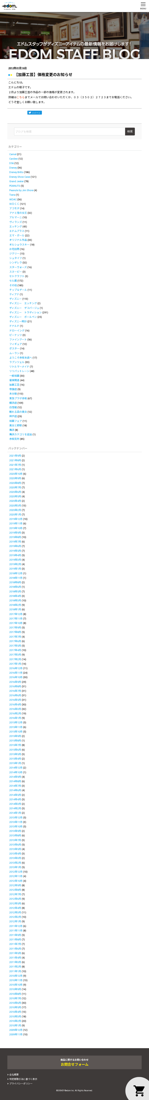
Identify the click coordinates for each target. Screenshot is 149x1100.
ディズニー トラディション (25, 312)
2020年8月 (15, 483)
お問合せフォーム (74, 1064)
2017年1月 (15, 663)
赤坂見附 (14, 438)
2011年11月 (16, 930)
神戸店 (13, 416)
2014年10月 (16, 772)
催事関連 (14, 380)
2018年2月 (15, 604)
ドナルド (14, 325)
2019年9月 (15, 532)
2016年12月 (16, 668)
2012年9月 (15, 885)
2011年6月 (15, 948)
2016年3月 (15, 709)
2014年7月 (15, 785)
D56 (11, 163)
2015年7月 (15, 745)
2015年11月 (16, 727)
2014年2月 (15, 808)
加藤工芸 (14, 384)
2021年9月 (15, 455)
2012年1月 (15, 921)
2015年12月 (16, 722)
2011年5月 (15, 953)
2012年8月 (15, 889)
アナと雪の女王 (18, 212)
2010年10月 (16, 984)
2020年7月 (15, 487)
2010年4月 (15, 1011)
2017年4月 (15, 650)
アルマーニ (15, 217)
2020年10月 (16, 473)
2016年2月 (15, 713)
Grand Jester (16, 181)
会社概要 (14, 1074)
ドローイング (16, 330)
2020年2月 (15, 510)
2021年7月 (15, 464)
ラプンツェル (16, 362)
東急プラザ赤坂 (18, 398)
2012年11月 (16, 876)
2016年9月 (15, 681)
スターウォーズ (18, 267)
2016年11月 (16, 672)
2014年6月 (15, 790)
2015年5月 (15, 754)
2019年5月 (15, 550)
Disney (13, 167)
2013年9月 (15, 831)
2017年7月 (15, 636)
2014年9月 (15, 776)
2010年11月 (16, 980)
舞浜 (11, 430)
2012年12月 (16, 871)
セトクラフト (16, 276)
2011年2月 (15, 966)
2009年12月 (16, 1029)
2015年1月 (15, 763)
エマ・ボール (16, 235)
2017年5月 (15, 645)
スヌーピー (15, 271)
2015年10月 (16, 731)
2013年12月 (16, 817)
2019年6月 (15, 546)
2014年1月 (15, 812)
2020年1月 (15, 514)
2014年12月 (16, 767)
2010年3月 (15, 1016)
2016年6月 (15, 695)
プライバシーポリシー (21, 1083)
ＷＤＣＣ (14, 203)
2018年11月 (16, 577)
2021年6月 (15, 469)
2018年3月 (15, 600)
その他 (13, 285)
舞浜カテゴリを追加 (20, 434)
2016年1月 (15, 718)
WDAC (13, 199)
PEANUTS (14, 185)
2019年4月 (15, 555)
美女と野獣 (15, 425)
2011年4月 (15, 957)
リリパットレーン (19, 371)
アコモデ (14, 208)
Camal (12, 154)
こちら (20, 97)
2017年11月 (16, 618)
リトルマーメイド (19, 366)
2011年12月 (16, 926)
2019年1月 (15, 568)
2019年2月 (15, 564)
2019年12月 (16, 519)
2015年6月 (15, 749)
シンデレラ (15, 262)
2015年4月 (15, 758)
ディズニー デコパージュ (24, 308)
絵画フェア (15, 421)
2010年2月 (15, 1021)
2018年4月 (15, 596)
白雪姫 (13, 407)
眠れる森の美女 (18, 411)
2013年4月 (15, 853)
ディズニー (15, 298)
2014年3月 (15, 803)
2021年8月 (15, 460)
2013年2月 (15, 862)
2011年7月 (15, 944)
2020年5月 (15, 496)
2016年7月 (15, 690)
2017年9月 (15, 627)
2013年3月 (15, 858)
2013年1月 (15, 867)
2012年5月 (15, 903)
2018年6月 (15, 586)
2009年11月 (16, 1034)
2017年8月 (15, 632)
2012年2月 (15, 916)
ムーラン (14, 353)
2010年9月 (15, 989)
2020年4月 (15, 500)
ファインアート (18, 339)
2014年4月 (15, 799)
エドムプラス (16, 231)
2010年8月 (15, 993)
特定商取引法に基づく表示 (23, 1079)
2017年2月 (15, 659)
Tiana (12, 194)
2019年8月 (15, 537)
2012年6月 (15, 898)
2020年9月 (15, 478)
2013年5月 (15, 849)
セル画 (13, 280)
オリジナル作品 (18, 240)
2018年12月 (16, 573)
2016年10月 (16, 677)
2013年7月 (15, 840)
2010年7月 (15, 998)
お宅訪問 (14, 249)
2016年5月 (15, 699)
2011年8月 (15, 939)
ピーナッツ (15, 335)
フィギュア (15, 344)
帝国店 (13, 389)
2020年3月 (15, 505)
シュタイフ (15, 258)
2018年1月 (15, 609)
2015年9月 (15, 736)
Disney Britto (16, 172)
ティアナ (14, 294)
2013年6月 (15, 844)
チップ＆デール (18, 289)
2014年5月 (15, 794)
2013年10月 (16, 826)
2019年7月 (15, 541)
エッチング (15, 226)
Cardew (13, 158)
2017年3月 (15, 654)
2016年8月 (15, 686)
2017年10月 (16, 623)
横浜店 (13, 402)
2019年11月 (16, 523)
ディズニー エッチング (23, 303)
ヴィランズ (15, 222)
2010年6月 (15, 1002)
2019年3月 (15, 559)
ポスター (14, 348)
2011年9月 (15, 935)
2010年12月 (16, 975)
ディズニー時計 (18, 321)
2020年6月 (15, 491)
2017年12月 (16, 614)
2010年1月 (15, 1025)
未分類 (13, 393)
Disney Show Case (19, 176)
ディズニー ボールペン (23, 316)
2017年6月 (15, 641)
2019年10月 (16, 528)
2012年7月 (15, 894)
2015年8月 (15, 740)
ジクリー (14, 253)
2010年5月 (15, 1007)
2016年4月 (15, 704)
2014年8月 (15, 781)
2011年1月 (15, 971)
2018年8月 (15, 582)
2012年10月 (16, 880)
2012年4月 (15, 908)
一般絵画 (14, 375)
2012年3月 (15, 912)
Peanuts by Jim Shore (21, 190)
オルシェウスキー (19, 244)
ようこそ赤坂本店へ (20, 357)
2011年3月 (15, 962)
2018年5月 (15, 591)
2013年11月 (16, 822)
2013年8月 (15, 835)
